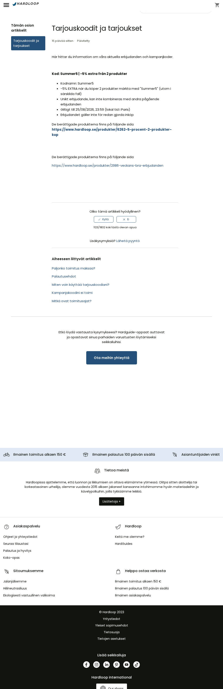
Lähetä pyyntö (128, 241)
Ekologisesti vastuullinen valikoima (29, 595)
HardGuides (123, 544)
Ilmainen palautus (123, 454)
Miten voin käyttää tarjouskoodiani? (80, 284)
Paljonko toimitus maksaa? (73, 268)
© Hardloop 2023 (111, 612)
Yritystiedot (111, 619)
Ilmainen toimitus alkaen (39, 454)
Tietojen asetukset (111, 639)
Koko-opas (11, 557)
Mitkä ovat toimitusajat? (71, 301)
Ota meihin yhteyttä (111, 358)
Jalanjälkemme (15, 581)
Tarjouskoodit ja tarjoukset (26, 43)
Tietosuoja (112, 632)
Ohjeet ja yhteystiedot (20, 537)
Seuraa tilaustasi (15, 544)
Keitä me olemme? (129, 537)
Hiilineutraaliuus (15, 588)
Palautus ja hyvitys (17, 550)
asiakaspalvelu (133, 595)
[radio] (103, 219)
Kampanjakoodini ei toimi (72, 292)
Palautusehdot (64, 276)
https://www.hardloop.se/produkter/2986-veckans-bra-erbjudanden (107, 165)
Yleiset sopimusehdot (111, 625)
